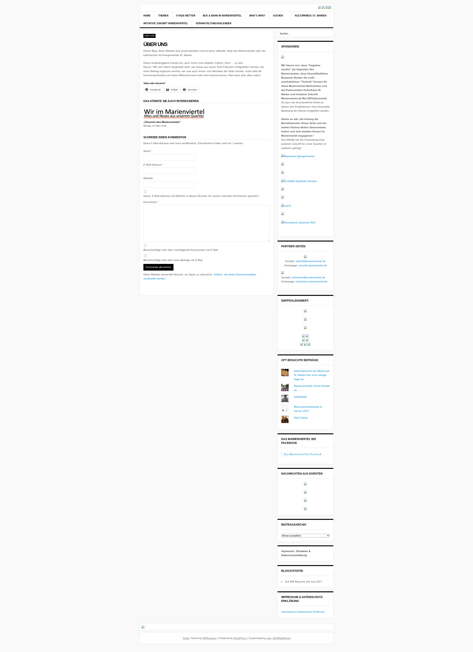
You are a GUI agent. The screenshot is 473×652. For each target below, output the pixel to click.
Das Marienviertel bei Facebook (302, 454)
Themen (163, 15)
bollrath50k (300, 396)
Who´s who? (257, 15)
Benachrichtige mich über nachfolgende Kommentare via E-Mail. (181, 249)
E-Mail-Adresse (153, 164)
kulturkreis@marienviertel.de (308, 277)
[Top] (1, 649)
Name (147, 151)
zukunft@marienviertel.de (311, 261)
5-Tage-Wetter (185, 15)
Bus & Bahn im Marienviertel (222, 15)
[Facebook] (322, 20)
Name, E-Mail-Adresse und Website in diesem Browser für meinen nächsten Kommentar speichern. (201, 195)
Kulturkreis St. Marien (310, 15)
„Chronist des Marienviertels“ (162, 121)
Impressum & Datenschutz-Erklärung (302, 611)
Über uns (149, 36)
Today (186, 638)
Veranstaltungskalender (213, 23)
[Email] (327, 20)
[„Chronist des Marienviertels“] (174, 117)
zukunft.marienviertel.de (313, 265)
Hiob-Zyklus (301, 417)
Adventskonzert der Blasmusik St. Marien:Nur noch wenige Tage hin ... (311, 375)
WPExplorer (210, 638)
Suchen (278, 15)
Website (148, 178)
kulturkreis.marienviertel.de (311, 281)
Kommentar (151, 202)
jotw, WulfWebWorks (279, 638)
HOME (147, 15)
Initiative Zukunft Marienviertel (165, 23)
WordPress (240, 638)
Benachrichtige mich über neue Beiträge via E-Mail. (173, 260)
